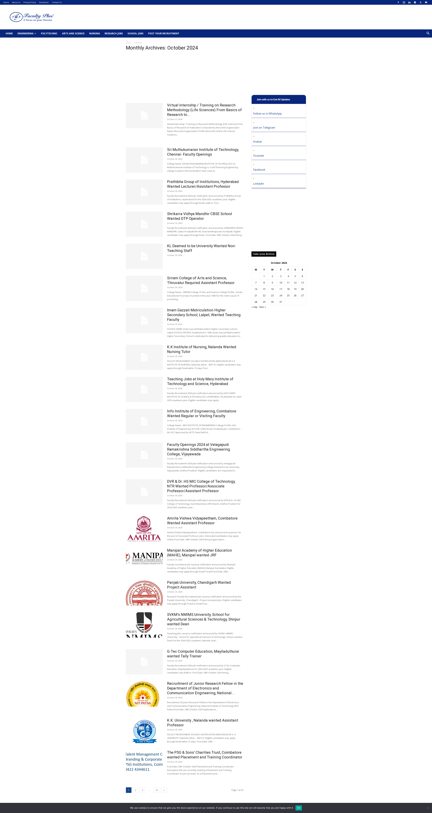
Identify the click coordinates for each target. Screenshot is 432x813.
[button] (428, 33)
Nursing (94, 33)
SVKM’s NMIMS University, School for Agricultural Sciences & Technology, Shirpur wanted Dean (203, 619)
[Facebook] (398, 2)
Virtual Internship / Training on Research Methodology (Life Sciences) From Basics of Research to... (204, 110)
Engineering (25, 33)
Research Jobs (114, 33)
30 (272, 301)
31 (280, 301)
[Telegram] (414, 2)
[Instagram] (403, 2)
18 (288, 289)
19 (295, 289)
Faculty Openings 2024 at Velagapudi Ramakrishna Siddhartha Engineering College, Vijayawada (198, 449)
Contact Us (57, 2)
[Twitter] (420, 2)
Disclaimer (44, 2)
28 (255, 301)
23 (272, 295)
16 (272, 289)
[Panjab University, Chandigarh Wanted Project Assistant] (144, 593)
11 (288, 282)
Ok (298, 807)
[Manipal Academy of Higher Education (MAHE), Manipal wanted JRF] (144, 557)
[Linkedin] (409, 2)
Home (6, 2)
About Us (16, 2)
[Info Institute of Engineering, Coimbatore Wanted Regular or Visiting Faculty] (144, 421)
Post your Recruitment (163, 33)
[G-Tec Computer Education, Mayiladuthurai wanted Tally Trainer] (144, 661)
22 (157, 790)
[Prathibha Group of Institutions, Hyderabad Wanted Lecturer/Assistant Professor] (144, 192)
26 (295, 295)
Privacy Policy (29, 2)
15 (264, 289)
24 (280, 295)
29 (264, 301)
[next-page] (164, 790)
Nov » (262, 307)
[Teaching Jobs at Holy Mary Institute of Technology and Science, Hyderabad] (144, 389)
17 (280, 289)
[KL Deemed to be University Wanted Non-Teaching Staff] (144, 256)
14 (255, 289)
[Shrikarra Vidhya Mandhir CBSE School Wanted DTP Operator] (144, 224)
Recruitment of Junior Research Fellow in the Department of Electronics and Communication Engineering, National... (205, 688)
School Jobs (135, 33)
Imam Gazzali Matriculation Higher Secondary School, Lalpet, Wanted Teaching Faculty (204, 315)
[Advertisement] (184, 78)
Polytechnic (49, 33)
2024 (128, 42)
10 (280, 282)
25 (288, 295)
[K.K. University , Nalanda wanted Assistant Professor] (144, 730)
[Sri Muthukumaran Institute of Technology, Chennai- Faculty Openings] (144, 160)
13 (302, 282)
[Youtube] (426, 2)
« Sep (254, 307)
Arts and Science (73, 33)
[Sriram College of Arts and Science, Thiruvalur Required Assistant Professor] (144, 288)
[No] (427, 808)
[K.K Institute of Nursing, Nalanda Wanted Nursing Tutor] (144, 357)
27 (302, 295)
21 (255, 295)
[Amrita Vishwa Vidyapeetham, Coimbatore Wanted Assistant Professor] (144, 528)
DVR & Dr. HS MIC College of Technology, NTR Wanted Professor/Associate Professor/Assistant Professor (201, 486)
